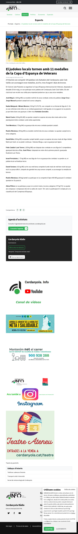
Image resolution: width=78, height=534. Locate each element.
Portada (10, 24)
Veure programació (17, 257)
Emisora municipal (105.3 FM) (14, 508)
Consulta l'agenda (16, 228)
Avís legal (9, 526)
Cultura (17, 14)
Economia (41, 14)
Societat (9, 14)
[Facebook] (14, 514)
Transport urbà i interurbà (16, 476)
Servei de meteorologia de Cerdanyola (20, 480)
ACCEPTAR (49, 529)
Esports (25, 14)
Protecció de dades (22, 526)
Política (32, 14)
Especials (50, 14)
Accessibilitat (36, 526)
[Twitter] (8, 514)
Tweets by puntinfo (12, 463)
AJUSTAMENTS (61, 529)
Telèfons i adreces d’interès (16, 472)
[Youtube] (19, 514)
